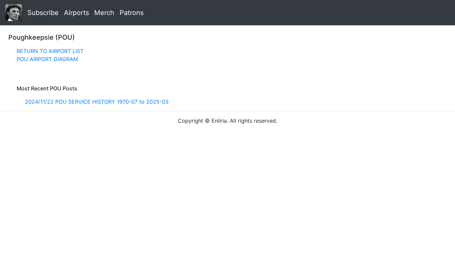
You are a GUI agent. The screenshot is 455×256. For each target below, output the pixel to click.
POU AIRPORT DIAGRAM (47, 59)
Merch (104, 13)
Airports (76, 13)
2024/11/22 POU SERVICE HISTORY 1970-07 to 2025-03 (97, 101)
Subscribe (43, 13)
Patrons (132, 13)
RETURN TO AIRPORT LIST (50, 51)
